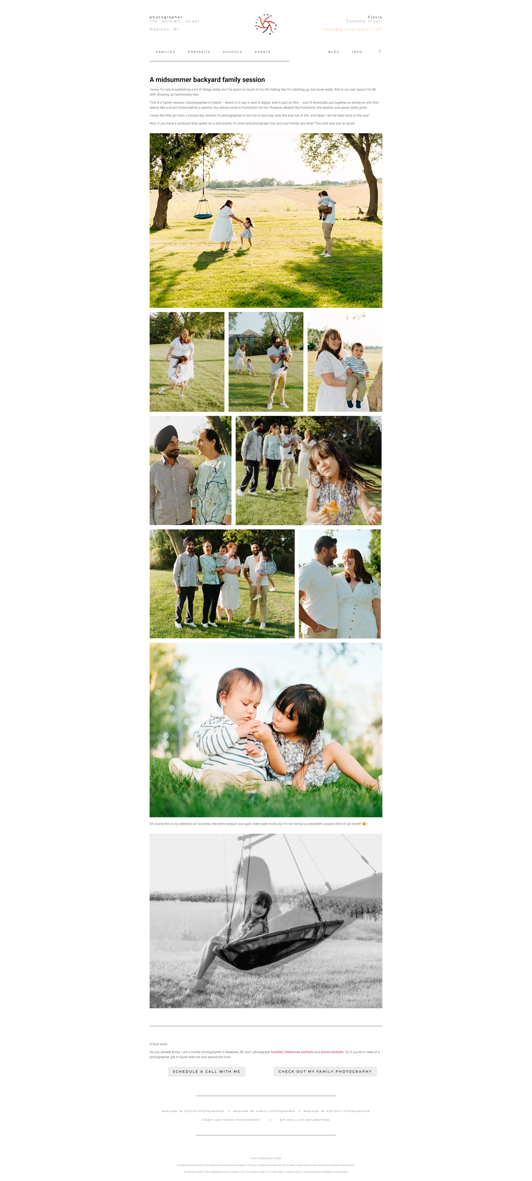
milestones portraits (298, 1052)
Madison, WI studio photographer (193, 1111)
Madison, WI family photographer (264, 1111)
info (357, 51)
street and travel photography (231, 1119)
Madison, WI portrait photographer (337, 1111)
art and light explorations (305, 1119)
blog (334, 51)
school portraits (332, 1052)
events (263, 51)
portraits (199, 51)
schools (233, 51)
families (165, 51)
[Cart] (380, 51)
